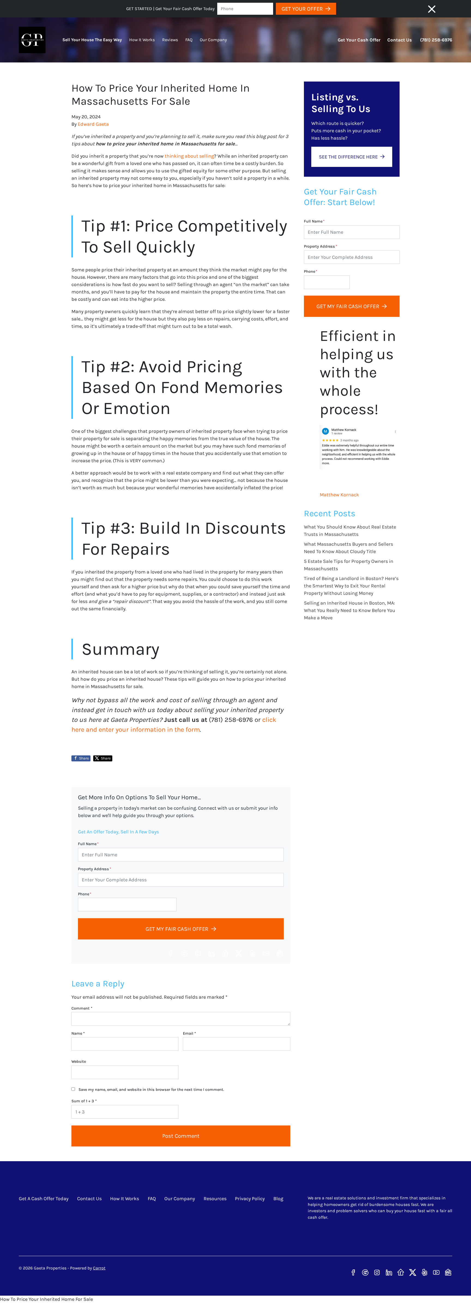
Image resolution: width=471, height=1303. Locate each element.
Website (78, 1061)
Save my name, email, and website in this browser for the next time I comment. (151, 1089)
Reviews (170, 39)
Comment (81, 1008)
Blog (278, 1199)
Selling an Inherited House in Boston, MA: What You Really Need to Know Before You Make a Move (349, 610)
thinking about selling (189, 156)
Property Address (94, 869)
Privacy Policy (250, 1199)
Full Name (88, 844)
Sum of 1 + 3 (84, 1101)
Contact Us (399, 40)
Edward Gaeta (93, 124)
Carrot (99, 1268)
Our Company (213, 39)
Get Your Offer (302, 8)
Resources (215, 1199)
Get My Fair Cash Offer (177, 929)
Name (78, 1033)
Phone (84, 894)
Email (189, 1033)
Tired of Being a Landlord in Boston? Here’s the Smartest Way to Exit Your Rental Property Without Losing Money (351, 585)
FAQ (188, 39)
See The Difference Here (348, 157)
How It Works (142, 39)
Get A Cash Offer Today (43, 1199)
